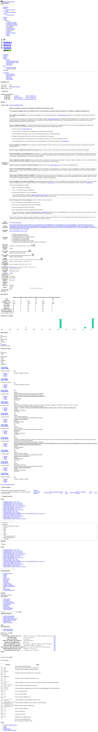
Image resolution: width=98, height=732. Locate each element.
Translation (5, 54)
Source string (6, 578)
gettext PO (6, 524)
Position (5, 574)
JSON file (36, 490)
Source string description (9, 602)
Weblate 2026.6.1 (13, 725)
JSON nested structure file (9, 536)
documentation (65, 141)
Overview (5, 55)
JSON (47, 492)
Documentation (9, 27)
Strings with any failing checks (10, 618)
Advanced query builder (6, 595)
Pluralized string (7, 621)
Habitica (7, 42)
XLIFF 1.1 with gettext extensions (11, 526)
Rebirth (7, 45)
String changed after (8, 629)
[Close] (1, 663)
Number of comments (8, 585)
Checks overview (10, 14)
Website (8, 35)
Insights (5, 58)
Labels (4, 577)
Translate (18, 86)
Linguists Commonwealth (8, 1)
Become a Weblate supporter (9, 730)
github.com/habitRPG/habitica (16, 105)
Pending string (6, 606)
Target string (6, 579)
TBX (71, 492)
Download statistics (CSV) (12, 61)
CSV (45, 492)
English (15, 392)
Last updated (6, 582)
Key (4, 587)
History (8, 59)
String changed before (8, 630)
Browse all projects (10, 9)
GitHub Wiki (89, 182)
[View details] (15, 371)
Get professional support (11, 25)
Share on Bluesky (10, 74)
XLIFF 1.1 (6, 527)
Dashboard (5, 7)
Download (11, 267)
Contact (5, 727)
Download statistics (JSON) (12, 62)
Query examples (4, 634)
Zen (35, 95)
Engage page (9, 77)
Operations (5, 70)
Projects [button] (5, 8)
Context (16, 397)
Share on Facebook (10, 75)
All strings (16, 95)
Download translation (11, 67)
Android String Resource (37, 492)
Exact (17, 612)
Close (11, 657)
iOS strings (66, 492)
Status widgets (9, 79)
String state (5, 605)
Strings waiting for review (20, 99)
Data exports (9, 65)
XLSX (95, 492)
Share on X (8, 76)
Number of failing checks (9, 586)
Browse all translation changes (7, 484)
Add (20, 612)
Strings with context (7, 622)
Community (6, 72)
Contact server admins (11, 22)
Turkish (7, 47)
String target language (8, 608)
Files (4, 66)
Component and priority (8, 590)
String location (6, 589)
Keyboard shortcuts (10, 29)
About (7, 34)
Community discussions (11, 23)
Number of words (7, 583)
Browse (13, 86)
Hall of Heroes (51, 182)
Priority (5, 576)
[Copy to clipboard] (33, 245)
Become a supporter (10, 32)
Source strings (6, 599)
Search (5, 57)
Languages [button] (5, 11)
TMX (73, 492)
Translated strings (18, 97)
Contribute (8, 31)
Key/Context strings (7, 601)
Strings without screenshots (9, 620)
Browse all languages (11, 12)
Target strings (6, 600)
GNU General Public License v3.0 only (18, 230)
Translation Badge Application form (40, 194)
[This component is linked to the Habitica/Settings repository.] (31, 245)
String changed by (7, 609)
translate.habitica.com (63, 115)
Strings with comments (8, 617)
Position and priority (8, 573)
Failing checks (9, 63)
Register (5, 17)
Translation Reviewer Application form (40, 212)
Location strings (7, 604)
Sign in (5, 18)
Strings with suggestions (8, 616)
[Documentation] (1, 91)
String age (5, 581)
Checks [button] (5, 13)
